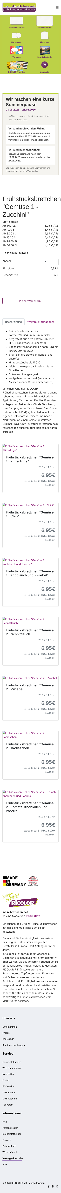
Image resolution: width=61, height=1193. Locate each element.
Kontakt (6, 1080)
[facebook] (48, 1186)
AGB (4, 1164)
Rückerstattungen (11, 1133)
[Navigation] (57, 7)
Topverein (7, 1104)
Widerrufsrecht (10, 1152)
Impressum (8, 1038)
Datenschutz (9, 1146)
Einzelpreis (9, 268)
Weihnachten (9, 1092)
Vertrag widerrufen (13, 1158)
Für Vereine (8, 1086)
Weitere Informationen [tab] (40, 321)
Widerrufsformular (11, 1068)
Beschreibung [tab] (13, 321)
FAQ (4, 1121)
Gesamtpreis (10, 275)
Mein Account (9, 1098)
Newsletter (8, 1074)
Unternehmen (9, 1026)
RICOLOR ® (33, 916)
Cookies (6, 1140)
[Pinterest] (53, 1186)
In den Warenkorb (30, 301)
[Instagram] (57, 1186)
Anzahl (6, 261)
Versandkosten (10, 1127)
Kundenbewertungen (13, 1045)
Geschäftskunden (11, 1062)
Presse (6, 1032)
